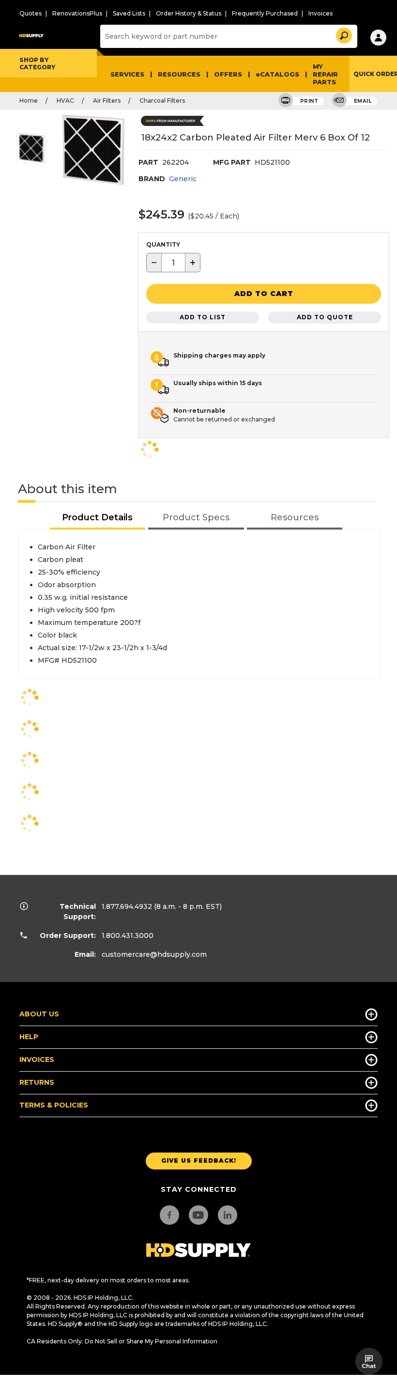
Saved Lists (129, 13)
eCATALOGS (277, 74)
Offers (228, 74)
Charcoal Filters (162, 100)
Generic (183, 178)
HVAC (65, 100)
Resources (179, 74)
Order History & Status (188, 13)
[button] (343, 34)
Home (28, 100)
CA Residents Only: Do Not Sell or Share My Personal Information (122, 1341)
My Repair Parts (325, 74)
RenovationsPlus (77, 13)
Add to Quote (325, 317)
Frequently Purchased (265, 13)
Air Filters (107, 100)
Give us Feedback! (198, 1160)
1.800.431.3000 (127, 935)
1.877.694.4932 (127, 906)
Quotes (30, 13)
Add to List (203, 317)
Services (127, 74)
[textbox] (173, 262)
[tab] (98, 518)
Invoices (320, 13)
